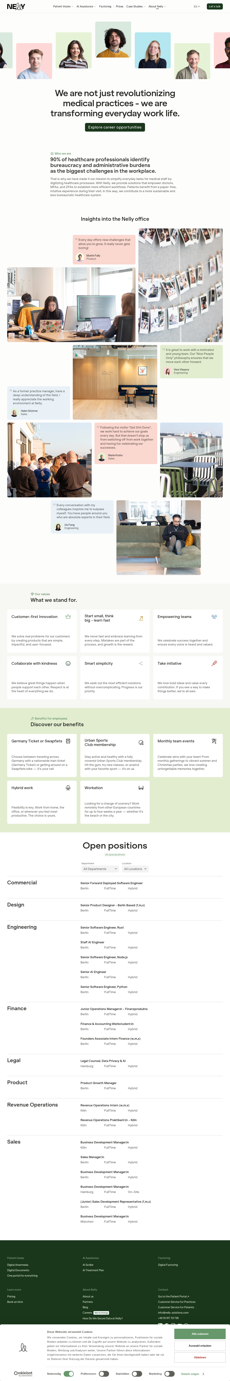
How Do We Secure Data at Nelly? (103, 1318)
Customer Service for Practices (176, 1302)
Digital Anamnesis (17, 1265)
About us (88, 1296)
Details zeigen (190, 1373)
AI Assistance (85, 6)
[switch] (104, 1374)
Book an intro (15, 1302)
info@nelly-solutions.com (173, 1312)
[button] (63, 6)
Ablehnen (200, 1357)
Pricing (11, 1296)
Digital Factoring (168, 1265)
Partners (88, 1302)
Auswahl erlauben (200, 1345)
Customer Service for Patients (176, 1307)
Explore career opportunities (115, 127)
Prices (119, 6)
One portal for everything (22, 1275)
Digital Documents (18, 1270)
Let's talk (214, 6)
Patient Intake (62, 6)
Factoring (105, 6)
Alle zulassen (200, 1333)
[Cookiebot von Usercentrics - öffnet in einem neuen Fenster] (23, 1374)
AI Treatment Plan (93, 1270)
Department (87, 863)
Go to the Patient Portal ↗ (173, 1296)
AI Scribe (88, 1265)
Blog (85, 1307)
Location (126, 863)
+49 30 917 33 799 (168, 1318)
